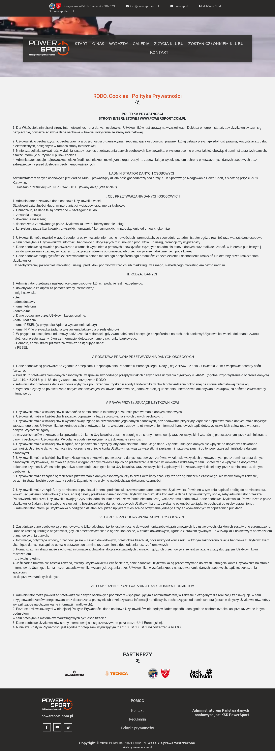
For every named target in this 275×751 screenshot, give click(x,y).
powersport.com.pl (128, 743)
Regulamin (137, 719)
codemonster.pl (142, 747)
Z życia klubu (169, 44)
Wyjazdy (118, 44)
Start (81, 44)
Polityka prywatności (137, 728)
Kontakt (159, 52)
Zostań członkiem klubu (216, 44)
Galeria (141, 44)
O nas (98, 44)
